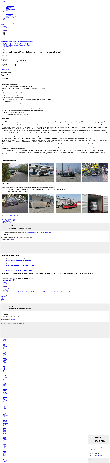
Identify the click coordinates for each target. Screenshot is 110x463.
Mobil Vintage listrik (10, 17)
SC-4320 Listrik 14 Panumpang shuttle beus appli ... (19, 260)
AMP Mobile (5, 290)
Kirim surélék (3, 296)
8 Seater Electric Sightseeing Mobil (8, 220)
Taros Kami (5, 20)
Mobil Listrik (8, 15)
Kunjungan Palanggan (10, 9)
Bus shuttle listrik (43, 291)
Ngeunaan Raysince (10, 6)
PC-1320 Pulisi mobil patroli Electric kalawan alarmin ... (20, 265)
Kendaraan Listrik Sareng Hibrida (53, 291)
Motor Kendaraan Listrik (66, 291)
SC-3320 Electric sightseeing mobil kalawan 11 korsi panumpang (17, 216)
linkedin (2, 297)
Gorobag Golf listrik (10, 12)
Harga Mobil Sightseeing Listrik (7, 222)
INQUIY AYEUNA (5, 276)
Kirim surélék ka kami (5, 69)
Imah (4, 3)
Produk (4, 11)
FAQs (4, 19)
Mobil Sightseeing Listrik (11, 16)
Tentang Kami (6, 4)
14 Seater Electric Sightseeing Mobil (8, 219)
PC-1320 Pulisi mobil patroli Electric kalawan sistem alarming (18, 215)
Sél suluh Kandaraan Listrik (8, 291)
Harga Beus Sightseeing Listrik (7, 221)
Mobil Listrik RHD (9, 14)
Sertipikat (7, 10)
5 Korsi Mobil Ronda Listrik (33, 291)
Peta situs (5, 289)
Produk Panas (6, 288)
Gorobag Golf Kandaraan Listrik (21, 291)
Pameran (7, 8)
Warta (4, 18)
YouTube (2, 298)
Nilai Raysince (9, 7)
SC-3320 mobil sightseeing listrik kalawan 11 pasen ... (20, 270)
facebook (2, 299)
